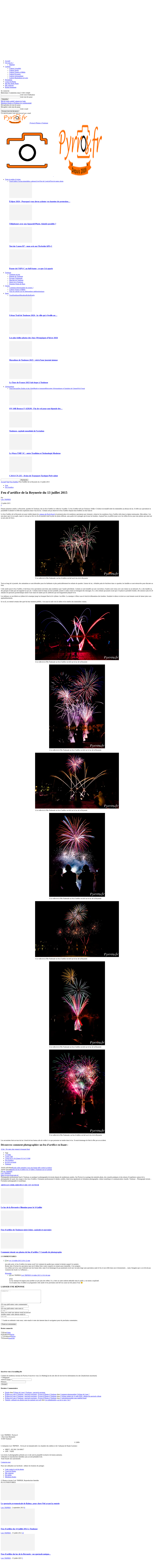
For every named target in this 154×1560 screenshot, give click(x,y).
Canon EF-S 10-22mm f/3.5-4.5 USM (17, 1158)
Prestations (8, 80)
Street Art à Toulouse (16, 282)
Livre (38, 181)
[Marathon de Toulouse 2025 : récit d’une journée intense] (20, 356)
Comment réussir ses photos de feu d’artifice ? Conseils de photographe (31, 1252)
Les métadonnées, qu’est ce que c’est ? (58, 1400)
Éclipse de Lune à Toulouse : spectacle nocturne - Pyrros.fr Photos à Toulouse (30, 1394)
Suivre (12, 1334)
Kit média (8, 1475)
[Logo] (27, 176)
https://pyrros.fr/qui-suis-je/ (10, 1175)
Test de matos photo (56, 181)
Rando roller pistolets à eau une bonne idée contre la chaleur (32, 1168)
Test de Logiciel (45, 181)
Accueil (7, 61)
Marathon (23, 295)
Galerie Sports (14, 70)
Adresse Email (6, 1379)
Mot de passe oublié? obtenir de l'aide (13, 101)
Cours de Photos (10, 82)
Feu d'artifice (14, 482)
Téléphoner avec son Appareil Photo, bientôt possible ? (32, 224)
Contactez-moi (5, 1462)
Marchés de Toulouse (16, 280)
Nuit (7, 482)
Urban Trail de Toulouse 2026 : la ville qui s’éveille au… (33, 315)
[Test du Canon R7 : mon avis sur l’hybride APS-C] (20, 242)
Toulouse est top (14, 274)
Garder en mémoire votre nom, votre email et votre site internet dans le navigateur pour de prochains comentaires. (40, 1320)
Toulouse (8, 272)
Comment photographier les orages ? (21, 288)
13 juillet (8, 1155)
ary (10, 1260)
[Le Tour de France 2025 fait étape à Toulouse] (20, 378)
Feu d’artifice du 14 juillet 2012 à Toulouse (19, 1529)
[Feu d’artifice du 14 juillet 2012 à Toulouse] (18, 1525)
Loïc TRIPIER (6, 499)
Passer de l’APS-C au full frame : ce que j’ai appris (31, 268)
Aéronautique (9, 386)
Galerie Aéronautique (16, 76)
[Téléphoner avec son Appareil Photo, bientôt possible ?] (20, 220)
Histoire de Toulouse (16, 276)
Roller (28, 295)
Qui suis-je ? (9, 63)
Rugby (32, 295)
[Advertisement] (77, 1354)
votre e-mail (24, 109)
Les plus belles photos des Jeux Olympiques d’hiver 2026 (33, 338)
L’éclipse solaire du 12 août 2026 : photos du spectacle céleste (80, 1396)
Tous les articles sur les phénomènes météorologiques (26, 291)
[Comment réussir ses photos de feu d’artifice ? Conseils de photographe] (12, 1248)
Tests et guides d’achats (13, 179)
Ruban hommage (10, 87)
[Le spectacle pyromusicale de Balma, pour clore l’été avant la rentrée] (18, 1499)
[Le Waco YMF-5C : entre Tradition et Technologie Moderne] (20, 449)
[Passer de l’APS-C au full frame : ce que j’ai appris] (20, 264)
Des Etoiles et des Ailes (25, 388)
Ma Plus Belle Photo (12, 83)
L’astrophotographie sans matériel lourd (73, 1398)
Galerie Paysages (15, 74)
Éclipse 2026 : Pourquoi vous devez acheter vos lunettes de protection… (39, 201)
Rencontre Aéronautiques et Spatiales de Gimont (62, 388)
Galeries (7, 66)
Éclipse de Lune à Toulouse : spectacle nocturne (29, 1392)
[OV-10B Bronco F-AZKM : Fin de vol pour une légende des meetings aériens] (20, 404)
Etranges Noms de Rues (17, 284)
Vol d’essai (81, 388)
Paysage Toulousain (15, 278)
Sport (7, 293)
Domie (7, 1392)
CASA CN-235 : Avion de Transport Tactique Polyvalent (33, 476)
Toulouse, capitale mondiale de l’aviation (26, 431)
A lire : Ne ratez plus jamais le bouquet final (15, 1149)
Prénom (3, 1382)
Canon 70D (9, 1156)
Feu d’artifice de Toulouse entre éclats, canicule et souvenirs (26, 1230)
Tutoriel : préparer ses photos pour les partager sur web (23, 1400)
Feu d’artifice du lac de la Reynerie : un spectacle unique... (26, 1554)
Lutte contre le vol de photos (14, 1469)
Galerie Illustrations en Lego (18, 78)
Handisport (16, 295)
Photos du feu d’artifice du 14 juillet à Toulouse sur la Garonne (31, 1169)
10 (23, 1533)
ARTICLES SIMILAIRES (10, 1185)
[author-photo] (6, 1171)
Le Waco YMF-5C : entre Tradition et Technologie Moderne (35, 453)
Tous (10, 181)
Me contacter (9, 85)
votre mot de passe (26, 97)
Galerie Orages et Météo (17, 72)
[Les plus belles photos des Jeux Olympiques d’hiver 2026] (20, 334)
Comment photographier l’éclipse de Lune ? (74, 1394)
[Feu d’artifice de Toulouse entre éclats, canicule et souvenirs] (12, 1226)
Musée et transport (39, 388)
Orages (7, 286)
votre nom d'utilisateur (27, 95)
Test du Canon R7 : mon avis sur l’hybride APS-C (30, 246)
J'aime (8, 1332)
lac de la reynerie (10, 1162)
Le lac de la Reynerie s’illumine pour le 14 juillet (21, 1207)
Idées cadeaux (31, 181)
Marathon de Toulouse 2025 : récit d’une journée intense (33, 360)
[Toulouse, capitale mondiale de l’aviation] (20, 427)
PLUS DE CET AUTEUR (29, 1185)
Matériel (12, 65)
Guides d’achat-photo (19, 181)
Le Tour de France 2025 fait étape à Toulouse (28, 382)
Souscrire (11, 1338)
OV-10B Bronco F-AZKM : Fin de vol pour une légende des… (36, 408)
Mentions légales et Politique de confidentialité (16, 103)
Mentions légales (10, 1477)
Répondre (8, 1273)
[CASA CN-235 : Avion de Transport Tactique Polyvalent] (20, 472)
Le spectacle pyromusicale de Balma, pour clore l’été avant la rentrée (30, 1503)
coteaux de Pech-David (47, 514)
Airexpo (15, 388)
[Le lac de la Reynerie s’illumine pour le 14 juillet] (12, 1203)
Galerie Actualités (15, 68)
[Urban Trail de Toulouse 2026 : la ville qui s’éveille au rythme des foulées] (20, 311)
